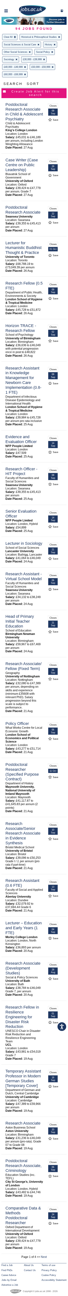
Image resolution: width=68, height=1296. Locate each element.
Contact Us (30, 1270)
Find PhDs (7, 1270)
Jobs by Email (9, 1280)
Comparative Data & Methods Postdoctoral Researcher (23, 1215)
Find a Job (7, 1265)
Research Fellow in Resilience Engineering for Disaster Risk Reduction (22, 1017)
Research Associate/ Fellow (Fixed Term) (23, 666)
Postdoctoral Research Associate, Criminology (23, 1166)
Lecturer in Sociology (23, 543)
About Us (29, 1265)
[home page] (32, 14)
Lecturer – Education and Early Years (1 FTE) (23, 928)
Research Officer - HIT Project (21, 471)
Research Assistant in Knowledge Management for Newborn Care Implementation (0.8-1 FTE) (23, 380)
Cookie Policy (49, 1275)
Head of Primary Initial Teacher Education (19, 621)
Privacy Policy (49, 1270)
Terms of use (48, 1265)
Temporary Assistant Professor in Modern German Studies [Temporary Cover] (23, 1078)
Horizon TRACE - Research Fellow (20, 328)
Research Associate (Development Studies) (22, 968)
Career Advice (8, 1275)
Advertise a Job (9, 1285)
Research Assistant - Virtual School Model (23, 576)
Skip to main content (14, 3)
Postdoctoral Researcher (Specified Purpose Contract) (22, 771)
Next (44, 1256)
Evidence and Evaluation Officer (21, 439)
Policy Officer (17, 723)
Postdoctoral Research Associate (22, 209)
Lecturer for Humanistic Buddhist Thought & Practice (23, 248)
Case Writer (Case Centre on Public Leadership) (21, 165)
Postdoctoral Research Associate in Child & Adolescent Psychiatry (24, 111)
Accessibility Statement (54, 1280)
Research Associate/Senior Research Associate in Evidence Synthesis (22, 833)
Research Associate (22, 1123)
